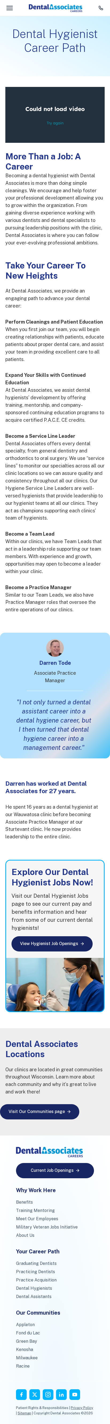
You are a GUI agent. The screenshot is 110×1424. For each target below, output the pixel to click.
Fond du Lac (28, 1332)
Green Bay (26, 1341)
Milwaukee (27, 1357)
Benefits (24, 1202)
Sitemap (24, 1413)
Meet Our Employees (37, 1218)
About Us (25, 1235)
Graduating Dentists (36, 1263)
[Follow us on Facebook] (21, 1394)
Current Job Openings (52, 1170)
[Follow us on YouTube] (74, 1394)
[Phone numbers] (101, 8)
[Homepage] (55, 8)
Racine (23, 1366)
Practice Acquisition (36, 1280)
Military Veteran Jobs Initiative (47, 1227)
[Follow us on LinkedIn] (61, 1394)
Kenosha (24, 1349)
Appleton (25, 1324)
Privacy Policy (82, 1408)
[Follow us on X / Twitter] (34, 1394)
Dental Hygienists (34, 1288)
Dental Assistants (34, 1296)
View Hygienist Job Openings (49, 943)
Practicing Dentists (35, 1271)
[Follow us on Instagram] (48, 1394)
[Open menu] (9, 8)
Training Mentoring (35, 1210)
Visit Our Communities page (37, 1111)
